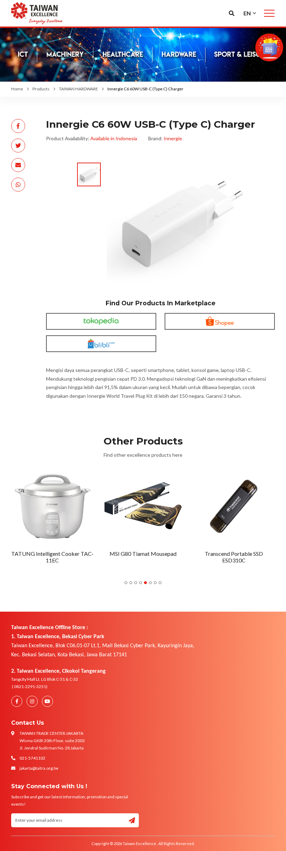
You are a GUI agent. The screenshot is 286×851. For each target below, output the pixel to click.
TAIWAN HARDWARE (78, 88)
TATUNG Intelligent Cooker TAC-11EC (52, 556)
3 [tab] (135, 582)
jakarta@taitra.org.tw (39, 768)
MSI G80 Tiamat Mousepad (143, 553)
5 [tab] (145, 582)
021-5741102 (32, 758)
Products (41, 88)
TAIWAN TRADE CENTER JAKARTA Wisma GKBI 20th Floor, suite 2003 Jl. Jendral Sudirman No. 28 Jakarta (52, 741)
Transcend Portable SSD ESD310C (234, 556)
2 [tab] (130, 582)
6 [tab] (150, 582)
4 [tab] (140, 582)
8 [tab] (160, 582)
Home (17, 88)
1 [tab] (126, 582)
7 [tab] (155, 582)
